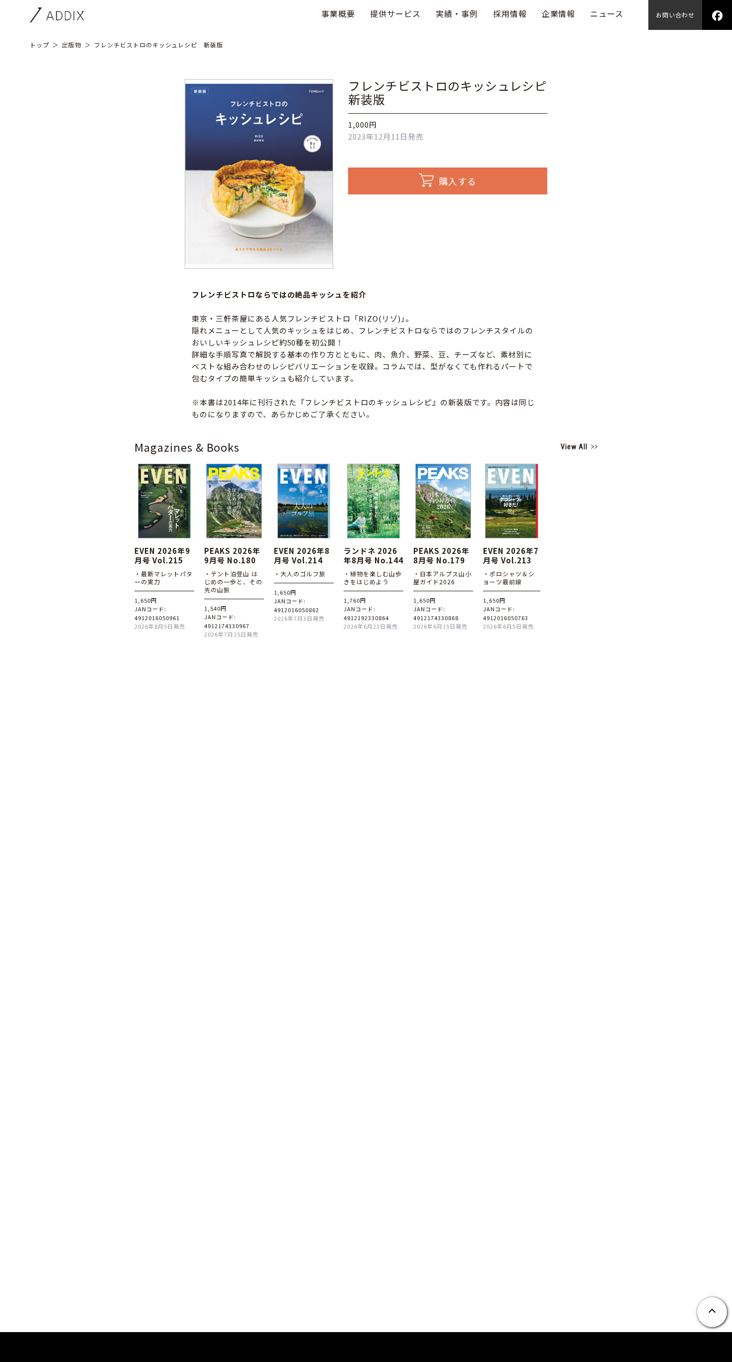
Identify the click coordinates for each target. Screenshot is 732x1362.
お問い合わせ (675, 14)
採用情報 (510, 13)
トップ (39, 44)
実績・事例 (457, 13)
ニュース (606, 13)
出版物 (71, 44)
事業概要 (338, 13)
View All (574, 447)
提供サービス (395, 13)
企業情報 (559, 13)
